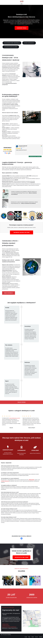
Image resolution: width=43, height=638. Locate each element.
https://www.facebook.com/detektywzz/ (9, 626)
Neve (2, 634)
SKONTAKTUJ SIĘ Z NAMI (21, 557)
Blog (29, 636)
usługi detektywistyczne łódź (14, 418)
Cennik (26, 636)
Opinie (33, 636)
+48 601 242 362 (5, 624)
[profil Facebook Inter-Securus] (21, 538)
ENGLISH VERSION (21, 402)
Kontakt (40, 636)
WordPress (9, 634)
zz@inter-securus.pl (5, 481)
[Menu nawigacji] (21, 4)
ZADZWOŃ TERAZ (21, 28)
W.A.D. (36, 636)
